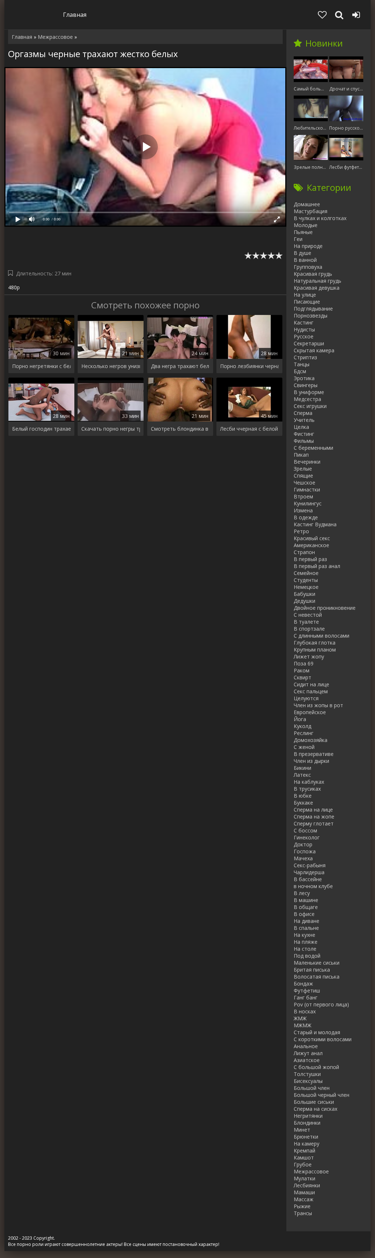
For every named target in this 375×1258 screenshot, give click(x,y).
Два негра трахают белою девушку (180, 366)
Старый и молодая (317, 1032)
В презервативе (314, 753)
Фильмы (304, 440)
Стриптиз (305, 357)
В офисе (304, 913)
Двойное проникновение (325, 607)
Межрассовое (311, 1171)
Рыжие (302, 1206)
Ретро (301, 531)
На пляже (306, 941)
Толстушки (307, 1073)
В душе (302, 252)
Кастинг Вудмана (315, 524)
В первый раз (310, 559)
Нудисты (304, 329)
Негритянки (308, 1115)
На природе (308, 245)
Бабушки (304, 593)
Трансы (303, 1213)
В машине (306, 900)
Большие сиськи (314, 1101)
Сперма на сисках (315, 1108)
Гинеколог (307, 837)
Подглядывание (313, 308)
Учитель (304, 419)
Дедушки (304, 600)
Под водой (307, 955)
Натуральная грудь (317, 280)
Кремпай (304, 1150)
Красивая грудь (313, 273)
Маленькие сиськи (316, 962)
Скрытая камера (314, 350)
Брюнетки (306, 1136)
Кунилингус (308, 503)
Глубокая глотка (314, 642)
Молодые (306, 225)
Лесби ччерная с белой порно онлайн (249, 428)
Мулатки (304, 1178)
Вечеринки (307, 461)
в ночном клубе (313, 886)
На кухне (304, 934)
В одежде (306, 517)
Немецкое (306, 586)
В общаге (306, 906)
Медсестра (307, 399)
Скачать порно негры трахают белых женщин (110, 428)
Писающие (307, 301)
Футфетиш (307, 990)
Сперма (303, 412)
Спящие (303, 475)
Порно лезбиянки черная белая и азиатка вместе (249, 366)
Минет (302, 1129)
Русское (303, 336)
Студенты (306, 579)
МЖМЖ (302, 1025)
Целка (301, 426)
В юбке (303, 795)
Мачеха (303, 858)
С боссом (305, 830)
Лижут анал (308, 1053)
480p (14, 287)
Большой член (312, 1087)
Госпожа (305, 851)
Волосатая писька (316, 976)
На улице (305, 294)
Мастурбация (310, 211)
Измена (303, 510)
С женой (304, 746)
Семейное (306, 572)
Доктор (303, 844)
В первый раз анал (317, 566)
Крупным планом (315, 649)
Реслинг (303, 733)
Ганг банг (306, 997)
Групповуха (308, 266)
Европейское (310, 712)
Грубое (303, 1164)
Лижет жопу (309, 656)
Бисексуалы (308, 1080)
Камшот (304, 1157)
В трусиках (307, 788)
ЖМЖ (300, 1018)
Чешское (304, 482)
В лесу (302, 893)
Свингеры (306, 385)
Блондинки (307, 1122)
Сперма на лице (313, 809)
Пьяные (303, 232)
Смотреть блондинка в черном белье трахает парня (180, 428)
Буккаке (303, 802)
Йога (300, 719)
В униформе (309, 392)
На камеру (306, 1143)
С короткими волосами (323, 1039)
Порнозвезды (310, 315)
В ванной (305, 259)
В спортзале (309, 628)
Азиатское (307, 1060)
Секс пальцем (311, 691)
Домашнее (307, 204)
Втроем (303, 496)
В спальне (306, 927)
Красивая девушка (316, 287)
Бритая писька (312, 969)
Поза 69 (303, 663)
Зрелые (303, 468)
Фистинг (304, 433)
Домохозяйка (310, 739)
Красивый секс (312, 538)
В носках (305, 1011)
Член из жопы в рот (318, 705)
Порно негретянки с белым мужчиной (41, 366)
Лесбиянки (307, 1185)
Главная (74, 15)
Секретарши (309, 343)
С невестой (308, 614)
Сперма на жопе (314, 816)
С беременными (313, 447)
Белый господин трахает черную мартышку (41, 428)
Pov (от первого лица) (321, 1004)
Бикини (302, 767)
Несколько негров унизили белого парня (110, 366)
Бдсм (300, 371)
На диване (306, 920)
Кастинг (303, 322)
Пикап (301, 454)
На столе (305, 948)
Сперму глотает (314, 823)
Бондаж (303, 983)
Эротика (304, 378)
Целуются (306, 698)
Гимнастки (307, 489)
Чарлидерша (309, 872)
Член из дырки (311, 760)
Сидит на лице (311, 684)
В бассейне (308, 879)
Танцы (301, 364)
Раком (301, 670)
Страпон (304, 552)
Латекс (302, 774)
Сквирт (302, 677)
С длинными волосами (321, 635)
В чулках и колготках (320, 218)
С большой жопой (316, 1067)
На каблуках (309, 781)
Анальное (306, 1046)
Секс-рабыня (310, 865)
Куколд (302, 726)
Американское (311, 545)
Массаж (303, 1199)
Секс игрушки (310, 405)
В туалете (306, 621)
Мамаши (304, 1192)
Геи (298, 238)
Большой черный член (321, 1094)
